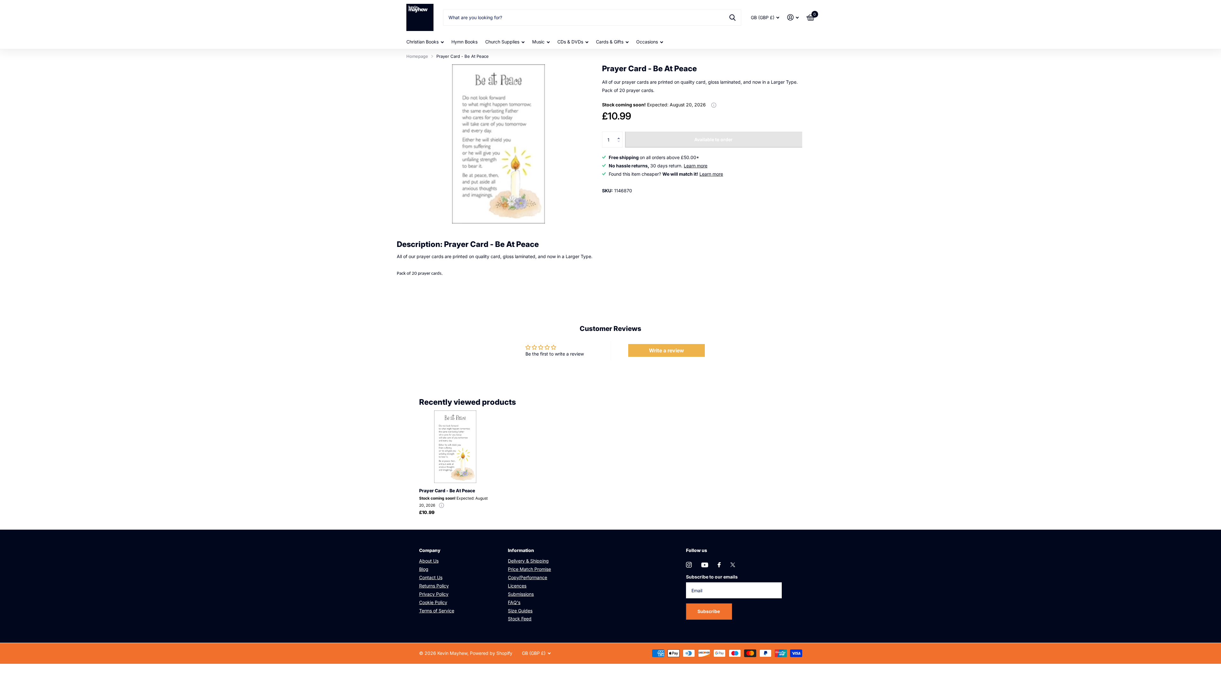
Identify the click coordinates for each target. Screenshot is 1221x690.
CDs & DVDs (570, 41)
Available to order (713, 139)
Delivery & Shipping (528, 561)
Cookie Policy (433, 602)
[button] (620, 134)
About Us (429, 561)
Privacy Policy (433, 594)
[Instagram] (689, 565)
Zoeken (732, 18)
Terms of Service (436, 610)
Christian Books (422, 41)
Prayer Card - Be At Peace (447, 490)
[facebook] (719, 564)
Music (538, 41)
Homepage (417, 56)
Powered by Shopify (491, 653)
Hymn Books (464, 41)
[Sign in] (793, 17)
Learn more (695, 165)
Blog (423, 569)
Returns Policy (434, 585)
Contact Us (430, 577)
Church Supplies (502, 41)
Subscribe (709, 611)
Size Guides (520, 610)
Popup (713, 104)
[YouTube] (704, 565)
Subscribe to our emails (712, 576)
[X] (732, 565)
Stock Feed (519, 618)
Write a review (666, 350)
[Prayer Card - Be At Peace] (455, 446)
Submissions (521, 594)
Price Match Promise (529, 569)
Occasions (647, 41)
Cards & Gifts (609, 41)
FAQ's (514, 602)
